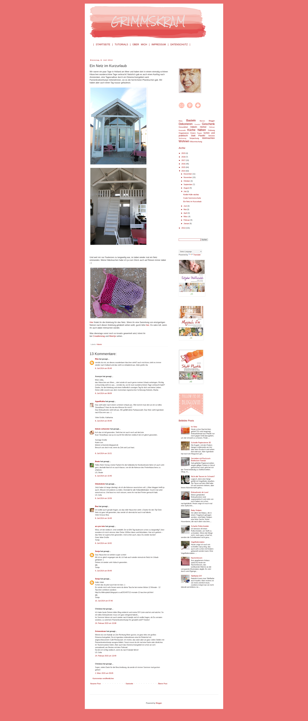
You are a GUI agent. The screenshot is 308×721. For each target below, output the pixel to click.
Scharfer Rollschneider (200, 526)
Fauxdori (197, 124)
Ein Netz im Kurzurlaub (192, 201)
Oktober (187, 181)
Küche (191, 130)
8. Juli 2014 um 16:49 (103, 518)
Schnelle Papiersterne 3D (201, 443)
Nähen (202, 130)
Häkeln (99, 344)
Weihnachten (208, 138)
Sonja (97, 551)
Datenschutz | (180, 44)
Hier (92, 322)
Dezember (188, 174)
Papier (199, 133)
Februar (187, 220)
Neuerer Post (95, 684)
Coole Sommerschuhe (192, 198)
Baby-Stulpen (196, 510)
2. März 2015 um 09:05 (104, 673)
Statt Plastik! (198, 135)
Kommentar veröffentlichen (103, 678)
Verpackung (194, 138)
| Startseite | (103, 44)
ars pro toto (100, 526)
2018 (183, 157)
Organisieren (184, 133)
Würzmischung (196, 142)
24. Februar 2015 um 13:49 (105, 656)
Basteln (191, 120)
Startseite (129, 684)
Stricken (211, 136)
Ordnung (211, 130)
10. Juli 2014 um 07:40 (104, 601)
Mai (185, 209)
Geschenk (208, 124)
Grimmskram (100, 631)
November (188, 177)
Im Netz (194, 427)
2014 (183, 171)
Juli (185, 191)
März (186, 216)
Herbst (203, 127)
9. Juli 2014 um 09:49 (103, 571)
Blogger (212, 121)
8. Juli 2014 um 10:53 (103, 498)
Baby (181, 121)
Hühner (212, 127)
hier (147, 325)
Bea (96, 506)
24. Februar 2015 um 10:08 (105, 623)
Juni (185, 206)
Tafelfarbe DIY (196, 576)
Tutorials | (123, 44)
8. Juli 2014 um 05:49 (103, 368)
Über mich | (141, 44)
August (187, 188)
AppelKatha (100, 401)
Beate (97, 461)
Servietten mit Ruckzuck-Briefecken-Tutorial (201, 459)
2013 (183, 228)
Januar (186, 223)
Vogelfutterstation (197, 542)
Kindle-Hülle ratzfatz (191, 194)
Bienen (202, 121)
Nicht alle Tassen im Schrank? (203, 476)
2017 (183, 160)
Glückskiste (100, 484)
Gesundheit (183, 127)
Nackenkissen (196, 558)
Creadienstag (99, 336)
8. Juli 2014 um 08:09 (103, 393)
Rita (96, 359)
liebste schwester (102, 429)
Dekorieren (185, 124)
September (188, 184)
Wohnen (184, 141)
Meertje (113, 336)
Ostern (193, 133)
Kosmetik (182, 130)
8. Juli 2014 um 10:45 (103, 476)
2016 (183, 164)
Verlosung (182, 138)
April (186, 213)
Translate (197, 255)
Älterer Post (162, 684)
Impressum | (159, 44)
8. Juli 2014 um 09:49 (103, 421)
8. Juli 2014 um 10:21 (103, 453)
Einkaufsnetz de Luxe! (199, 492)
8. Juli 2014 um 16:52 (103, 543)
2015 (183, 167)
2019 (183, 153)
